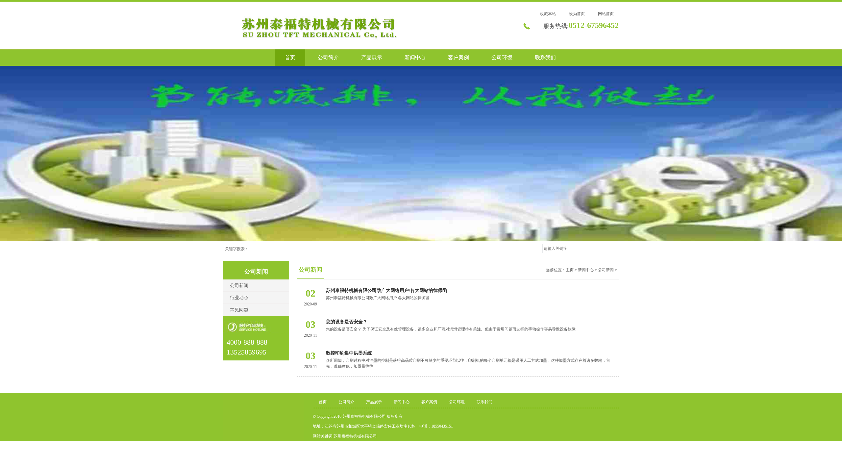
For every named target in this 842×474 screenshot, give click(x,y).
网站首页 (606, 14)
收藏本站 (548, 14)
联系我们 (545, 57)
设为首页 (577, 14)
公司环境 (501, 57)
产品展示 (371, 57)
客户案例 (458, 57)
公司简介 (328, 57)
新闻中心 (415, 57)
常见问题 (239, 309)
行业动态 (239, 297)
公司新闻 (239, 285)
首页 (290, 57)
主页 (570, 270)
